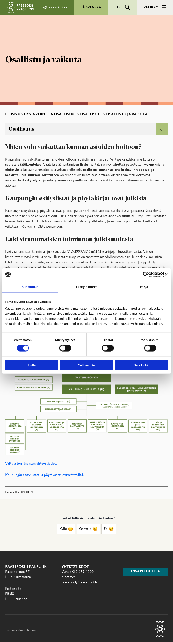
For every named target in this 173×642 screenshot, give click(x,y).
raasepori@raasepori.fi (79, 582)
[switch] (65, 348)
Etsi (118, 7)
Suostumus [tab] (30, 287)
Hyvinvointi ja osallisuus (50, 114)
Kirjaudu (31, 630)
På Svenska (91, 7)
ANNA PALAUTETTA (145, 571)
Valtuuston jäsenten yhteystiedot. (31, 463)
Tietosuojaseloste (15, 630)
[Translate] (56, 7)
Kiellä (31, 365)
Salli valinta (86, 365)
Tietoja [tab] (143, 287)
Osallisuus (91, 114)
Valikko (150, 7)
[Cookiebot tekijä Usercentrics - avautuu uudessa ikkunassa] (149, 275)
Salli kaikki (141, 365)
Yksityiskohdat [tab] (86, 287)
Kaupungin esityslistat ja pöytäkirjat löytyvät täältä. (44, 475)
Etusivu (12, 114)
